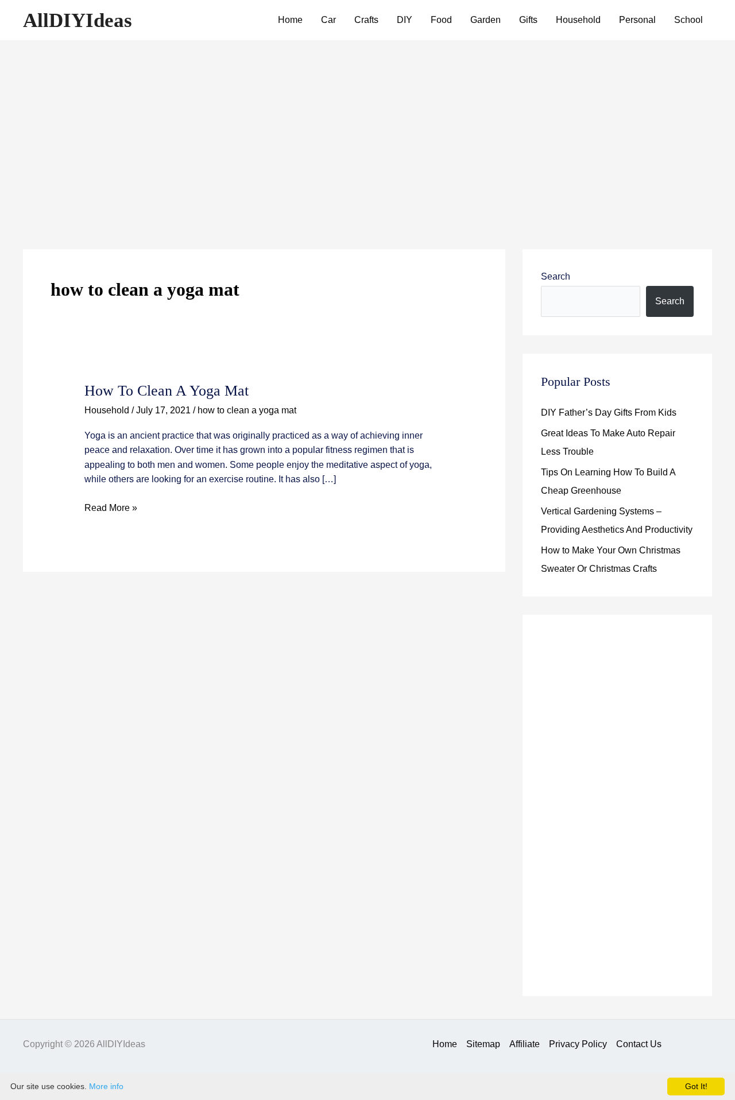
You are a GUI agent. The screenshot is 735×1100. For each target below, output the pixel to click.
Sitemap (483, 1044)
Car (328, 20)
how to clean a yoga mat (247, 410)
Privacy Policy (578, 1044)
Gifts (528, 20)
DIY (404, 20)
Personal (637, 20)
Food (441, 20)
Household (578, 20)
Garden (485, 20)
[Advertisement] (367, 126)
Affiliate (524, 1044)
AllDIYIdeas (77, 20)
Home (290, 20)
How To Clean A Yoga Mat (166, 390)
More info (106, 1086)
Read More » (110, 509)
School (688, 20)
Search (555, 276)
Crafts (366, 20)
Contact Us (639, 1044)
